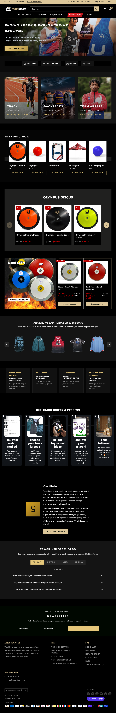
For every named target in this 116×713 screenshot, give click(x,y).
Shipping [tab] (51, 562)
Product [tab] (37, 562)
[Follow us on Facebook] (88, 693)
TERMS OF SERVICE (60, 647)
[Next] (109, 159)
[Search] (96, 8)
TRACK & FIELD (24, 15)
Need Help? (70, 2)
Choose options (69, 304)
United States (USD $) (14, 690)
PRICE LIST (90, 650)
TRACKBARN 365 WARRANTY (64, 663)
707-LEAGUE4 (86, 2)
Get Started (16, 48)
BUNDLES (42, 15)
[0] (109, 9)
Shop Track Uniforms (56, 531)
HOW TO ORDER (92, 654)
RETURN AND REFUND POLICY (61, 651)
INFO (89, 15)
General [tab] (79, 562)
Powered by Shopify (12, 698)
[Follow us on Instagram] (97, 693)
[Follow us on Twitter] (92, 693)
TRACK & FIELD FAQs (94, 664)
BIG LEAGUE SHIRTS (34, 2)
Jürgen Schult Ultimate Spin (68, 288)
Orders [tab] (65, 562)
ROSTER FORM (56, 15)
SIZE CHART (90, 647)
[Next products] (106, 225)
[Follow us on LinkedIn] (109, 693)
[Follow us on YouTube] (101, 693)
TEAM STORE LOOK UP (61, 660)
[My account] (105, 9)
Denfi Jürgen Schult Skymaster (94, 288)
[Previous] (7, 159)
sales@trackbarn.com (102, 2)
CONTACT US (57, 656)
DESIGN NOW (75, 15)
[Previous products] (9, 225)
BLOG (88, 661)
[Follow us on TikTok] (105, 693)
